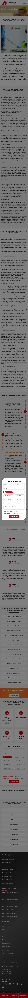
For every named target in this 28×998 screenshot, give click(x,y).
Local (22, 513)
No (18, 511)
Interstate (16, 513)
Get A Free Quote (14, 516)
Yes (15, 511)
